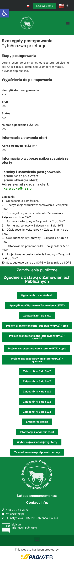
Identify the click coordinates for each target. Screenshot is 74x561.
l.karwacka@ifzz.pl (17, 188)
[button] (4, 13)
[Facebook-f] (67, 6)
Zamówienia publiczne (37, 270)
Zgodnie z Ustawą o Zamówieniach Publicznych (37, 279)
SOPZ (67, 262)
